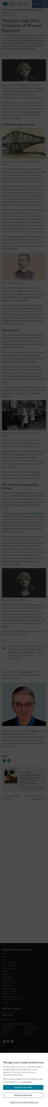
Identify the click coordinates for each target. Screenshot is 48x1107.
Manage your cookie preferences (23, 1062)
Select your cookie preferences (24, 1102)
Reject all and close (23, 1095)
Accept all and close (23, 1087)
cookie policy (26, 1082)
